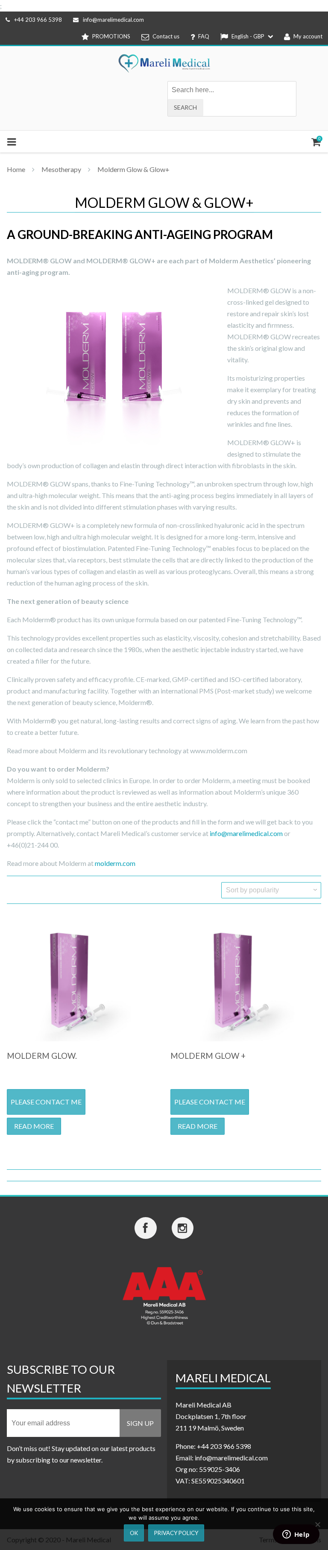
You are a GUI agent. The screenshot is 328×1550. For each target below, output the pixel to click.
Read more (34, 1126)
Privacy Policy (176, 1533)
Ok (134, 1533)
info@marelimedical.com (113, 19)
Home (16, 169)
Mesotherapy (61, 169)
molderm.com (115, 863)
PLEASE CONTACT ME (46, 1102)
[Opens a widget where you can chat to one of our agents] (295, 1535)
